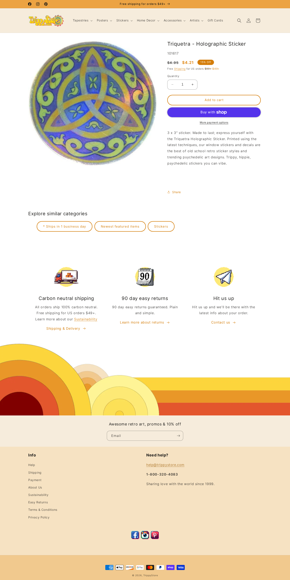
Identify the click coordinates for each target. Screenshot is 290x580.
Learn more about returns (142, 322)
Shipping (180, 68)
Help (31, 465)
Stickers (161, 226)
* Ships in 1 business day (64, 226)
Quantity (173, 76)
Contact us (220, 322)
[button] (82, 20)
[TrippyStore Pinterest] (155, 538)
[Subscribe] (178, 436)
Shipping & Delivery (63, 328)
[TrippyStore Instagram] (145, 538)
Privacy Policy (38, 517)
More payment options (214, 122)
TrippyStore (150, 575)
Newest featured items (120, 226)
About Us (35, 487)
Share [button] (176, 192)
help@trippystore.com (165, 465)
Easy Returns (38, 502)
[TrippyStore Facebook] (135, 538)
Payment (34, 480)
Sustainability (85, 319)
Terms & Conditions (42, 509)
